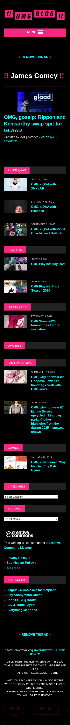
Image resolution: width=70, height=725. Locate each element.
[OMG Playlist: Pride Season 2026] (15, 290)
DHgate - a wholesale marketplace (31, 590)
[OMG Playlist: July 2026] (15, 268)
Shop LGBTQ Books (21, 600)
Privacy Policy (16, 558)
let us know (23, 691)
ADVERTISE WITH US (45, 650)
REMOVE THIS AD (35, 57)
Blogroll (12, 567)
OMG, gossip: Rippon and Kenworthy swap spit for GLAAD (35, 123)
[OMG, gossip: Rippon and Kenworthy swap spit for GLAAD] (35, 109)
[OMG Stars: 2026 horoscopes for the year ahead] (15, 325)
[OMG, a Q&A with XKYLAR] (15, 188)
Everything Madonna (21, 610)
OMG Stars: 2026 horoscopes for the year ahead (45, 325)
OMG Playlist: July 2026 (48, 264)
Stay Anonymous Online (24, 595)
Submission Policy (20, 562)
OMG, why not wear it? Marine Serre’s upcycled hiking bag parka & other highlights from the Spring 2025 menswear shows (48, 419)
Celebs (46, 137)
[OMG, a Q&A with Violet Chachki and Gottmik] (15, 233)
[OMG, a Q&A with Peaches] (15, 210)
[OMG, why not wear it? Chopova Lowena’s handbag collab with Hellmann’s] (15, 381)
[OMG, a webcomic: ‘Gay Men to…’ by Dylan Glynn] (15, 466)
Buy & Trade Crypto (21, 605)
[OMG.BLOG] (35, 14)
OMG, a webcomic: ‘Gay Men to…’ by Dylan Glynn (48, 466)
